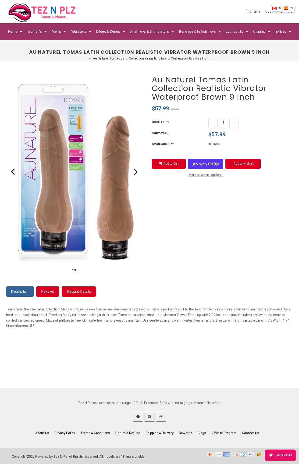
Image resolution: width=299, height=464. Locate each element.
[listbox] (282, 8)
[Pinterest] (149, 417)
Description (19, 291)
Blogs (202, 433)
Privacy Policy (64, 433)
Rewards (185, 433)
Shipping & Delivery (160, 433)
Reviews (47, 291)
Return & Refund (127, 433)
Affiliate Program (224, 433)
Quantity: (160, 121)
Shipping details (79, 291)
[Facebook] (138, 417)
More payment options (206, 175)
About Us (42, 433)
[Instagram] (161, 417)
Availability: (163, 144)
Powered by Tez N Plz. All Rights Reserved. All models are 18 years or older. (90, 456)
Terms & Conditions (95, 433)
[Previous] (13, 171)
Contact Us (250, 433)
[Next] (135, 171)
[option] (276, 8)
